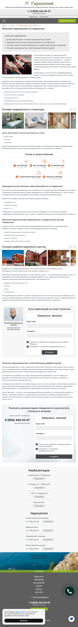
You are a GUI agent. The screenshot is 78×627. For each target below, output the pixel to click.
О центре (39, 586)
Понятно (23, 621)
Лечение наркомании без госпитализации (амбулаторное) (30, 48)
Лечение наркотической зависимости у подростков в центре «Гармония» (36, 45)
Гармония (42, 3)
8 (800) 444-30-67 (40, 11)
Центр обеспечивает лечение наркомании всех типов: (29, 39)
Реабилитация (39, 579)
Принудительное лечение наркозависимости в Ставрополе (31, 42)
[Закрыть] (42, 611)
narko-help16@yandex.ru (41, 597)
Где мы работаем (39, 582)
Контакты (39, 589)
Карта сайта (39, 592)
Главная (4, 25)
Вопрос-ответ (39, 576)
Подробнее (39, 478)
